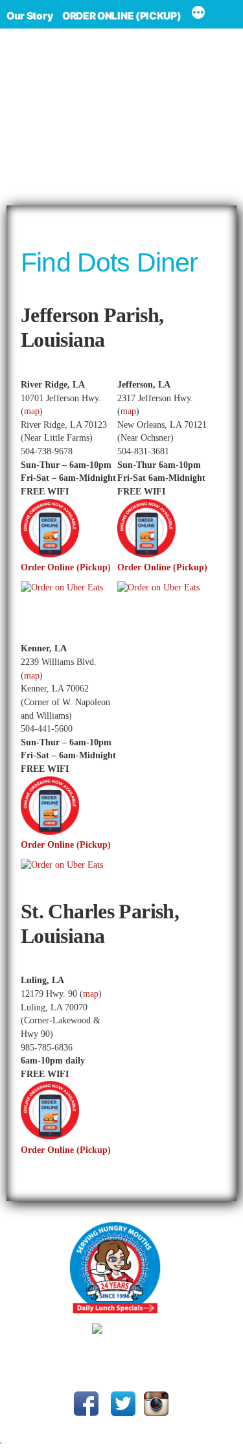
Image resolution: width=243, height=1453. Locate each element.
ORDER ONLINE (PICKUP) (121, 16)
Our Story (29, 16)
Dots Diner (142, 1349)
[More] (198, 14)
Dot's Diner (121, 117)
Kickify (175, 1364)
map (32, 411)
